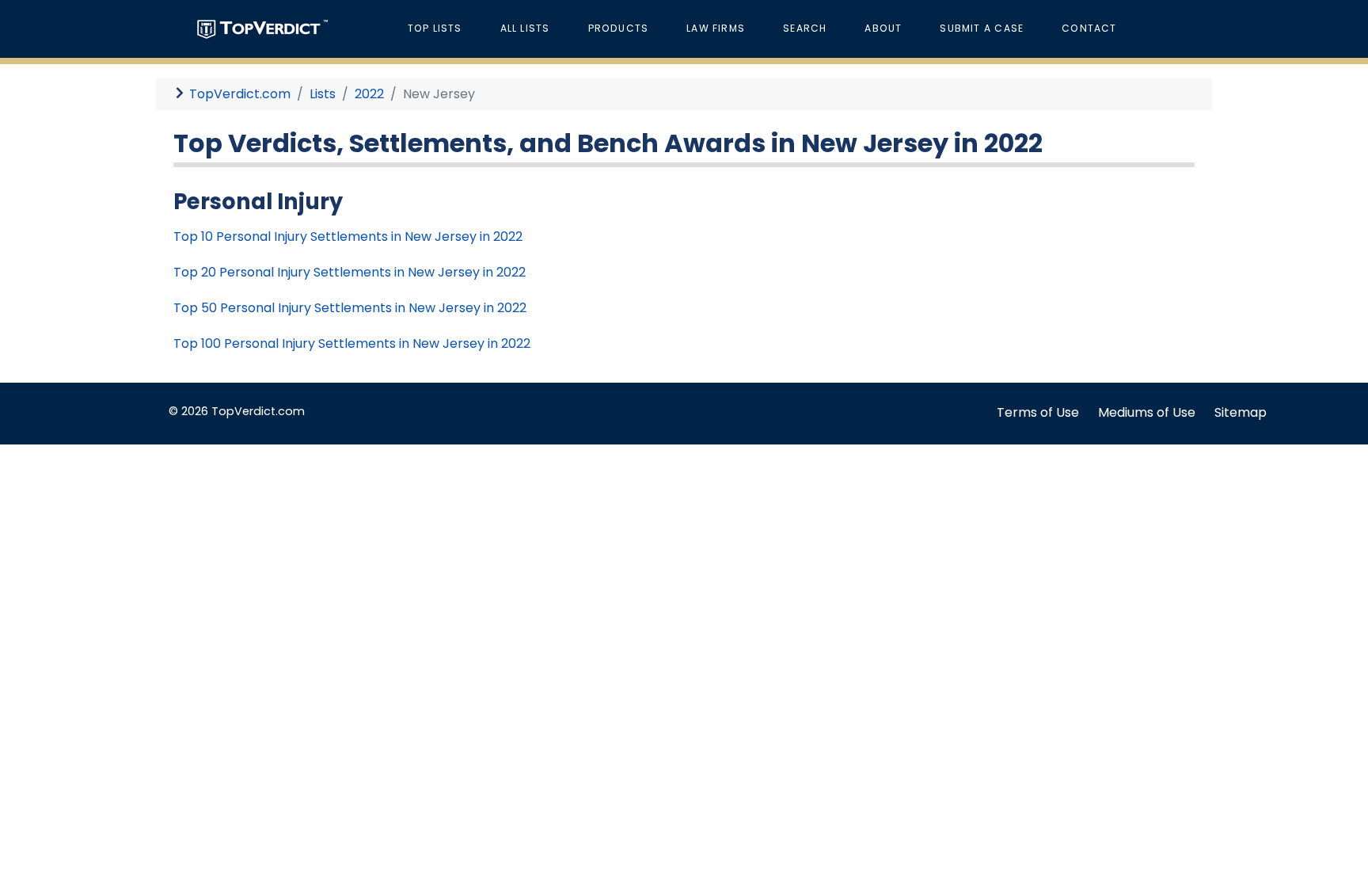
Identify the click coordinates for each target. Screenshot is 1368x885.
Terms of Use (1038, 412)
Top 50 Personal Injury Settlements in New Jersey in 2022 (349, 308)
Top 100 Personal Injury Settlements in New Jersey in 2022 (351, 343)
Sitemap (1240, 412)
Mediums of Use (1146, 412)
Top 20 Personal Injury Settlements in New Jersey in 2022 (349, 272)
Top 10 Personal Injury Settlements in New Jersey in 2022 (347, 236)
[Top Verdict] (262, 28)
